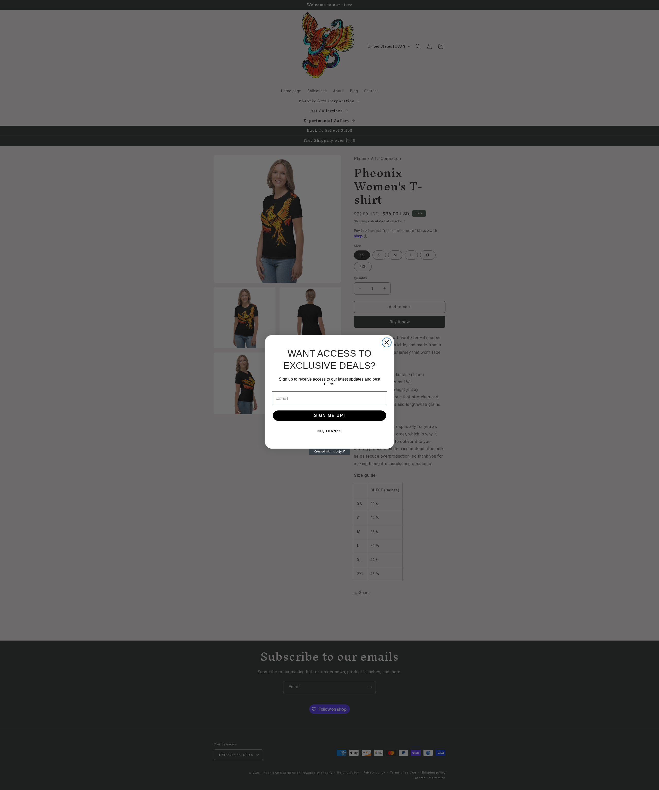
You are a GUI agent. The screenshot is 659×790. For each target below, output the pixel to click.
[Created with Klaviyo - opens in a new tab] (329, 452)
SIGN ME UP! (329, 415)
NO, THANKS (329, 431)
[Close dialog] (386, 342)
